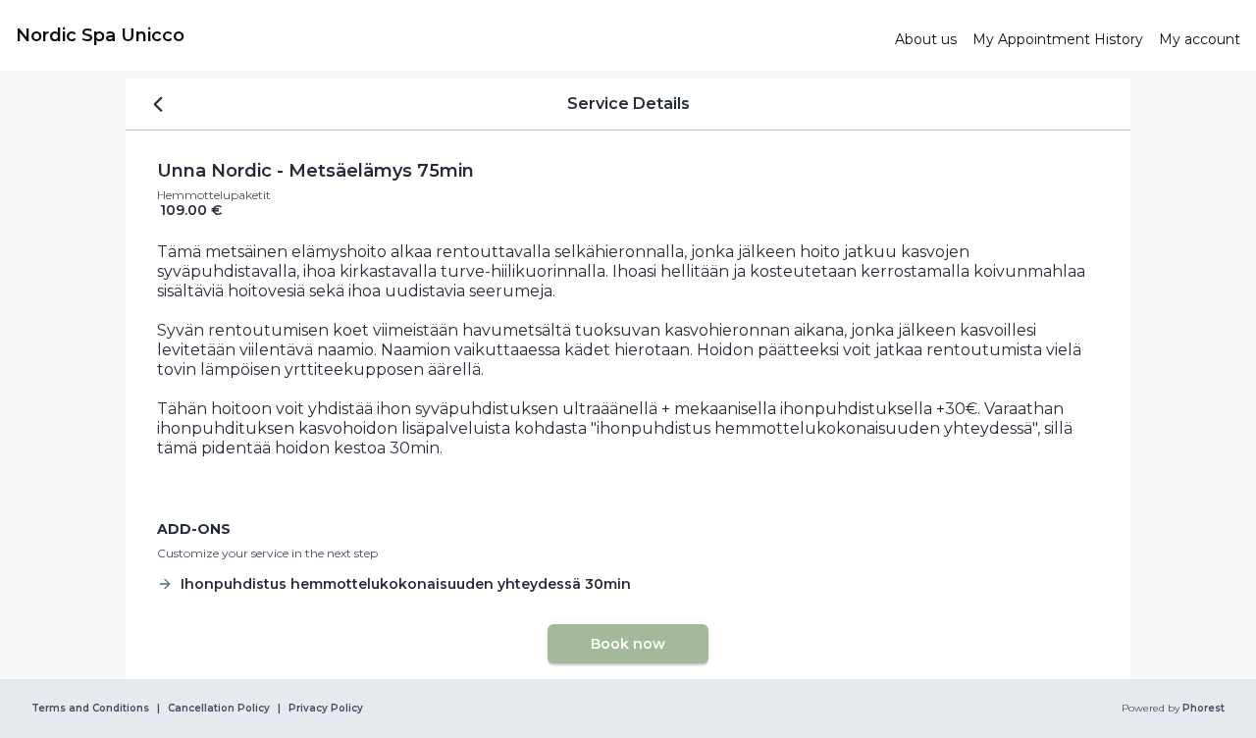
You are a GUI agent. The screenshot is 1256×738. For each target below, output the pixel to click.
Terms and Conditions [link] (90, 708)
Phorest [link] (1203, 708)
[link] (447, 35)
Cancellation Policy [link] (219, 708)
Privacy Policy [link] (325, 708)
